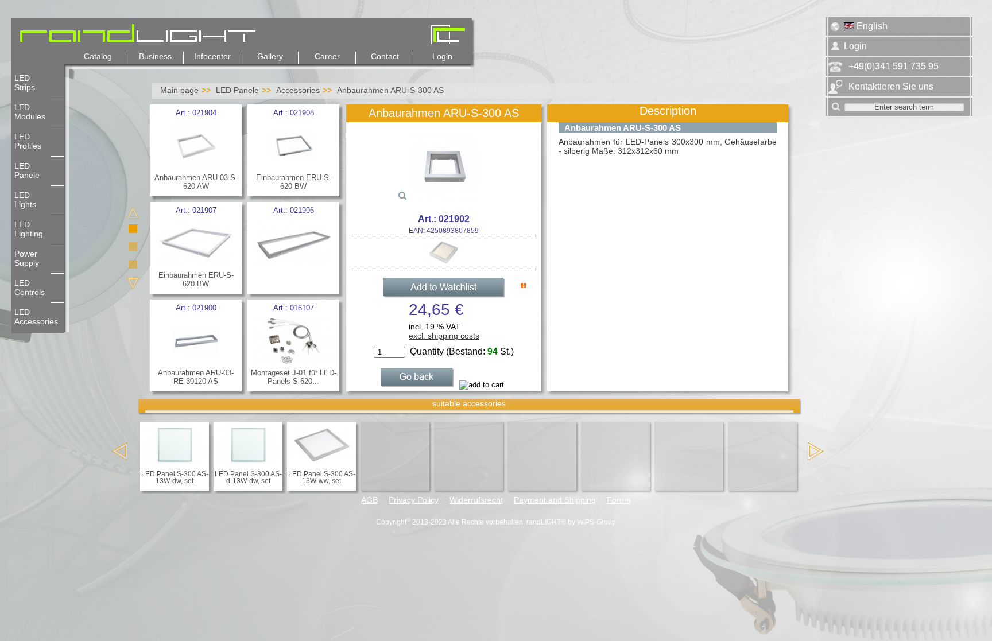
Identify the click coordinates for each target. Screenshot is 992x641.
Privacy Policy (414, 500)
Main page (179, 90)
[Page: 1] (135, 230)
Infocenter (212, 56)
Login (442, 56)
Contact (385, 56)
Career (327, 56)
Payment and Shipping (555, 500)
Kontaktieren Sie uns (890, 86)
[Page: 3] (135, 266)
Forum (619, 500)
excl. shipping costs (444, 335)
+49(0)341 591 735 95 (893, 66)
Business (155, 56)
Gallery (270, 56)
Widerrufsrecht (476, 500)
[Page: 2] (135, 248)
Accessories (298, 90)
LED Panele (237, 90)
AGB (369, 500)
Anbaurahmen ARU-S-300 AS (390, 90)
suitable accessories (469, 403)
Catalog (98, 56)
